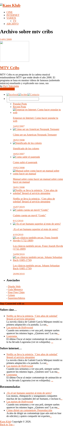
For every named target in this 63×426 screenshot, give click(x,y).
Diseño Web (14, 286)
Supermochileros (16, 298)
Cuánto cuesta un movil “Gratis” (29, 215)
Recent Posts (19, 106)
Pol (5, 86)
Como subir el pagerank (25, 162)
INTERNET (12, 15)
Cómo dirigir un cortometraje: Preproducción (29, 410)
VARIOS (11, 18)
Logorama (11, 336)
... (47, 324)
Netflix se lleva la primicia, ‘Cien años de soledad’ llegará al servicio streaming (34, 200)
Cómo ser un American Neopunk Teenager (35, 134)
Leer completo (7, 89)
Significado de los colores (26, 148)
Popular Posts (20, 103)
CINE (9, 12)
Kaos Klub (5, 421)
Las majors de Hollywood (19, 327)
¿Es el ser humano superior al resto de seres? (35, 229)
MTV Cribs (9, 68)
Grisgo (11, 295)
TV (14, 20)
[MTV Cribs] (31, 51)
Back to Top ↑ (7, 424)
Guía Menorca (15, 289)
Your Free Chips (16, 292)
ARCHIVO (12, 23)
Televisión (13, 86)
